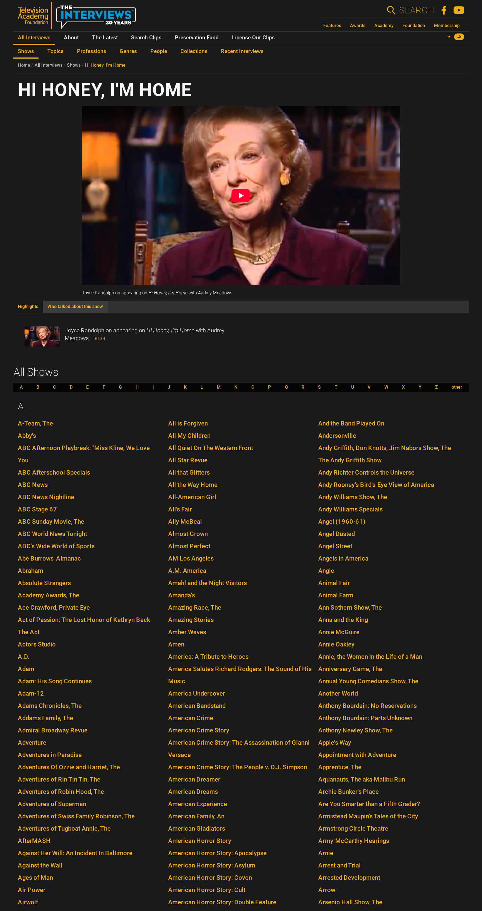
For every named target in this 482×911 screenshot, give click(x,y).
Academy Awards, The (48, 595)
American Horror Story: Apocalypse (217, 853)
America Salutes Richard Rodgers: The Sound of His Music (240, 675)
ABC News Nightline (46, 497)
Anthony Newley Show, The (355, 730)
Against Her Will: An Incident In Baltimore (75, 853)
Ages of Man (35, 877)
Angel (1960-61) (341, 521)
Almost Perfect (189, 546)
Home (24, 65)
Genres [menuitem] (128, 51)
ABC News (33, 484)
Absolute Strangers (44, 583)
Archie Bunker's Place (348, 791)
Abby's (27, 435)
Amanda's (181, 595)
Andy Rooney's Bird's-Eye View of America (376, 484)
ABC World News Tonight (52, 533)
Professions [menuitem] (91, 51)
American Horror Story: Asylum (211, 865)
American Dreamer (194, 779)
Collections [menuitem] (194, 51)
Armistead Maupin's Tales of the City (368, 816)
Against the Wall (40, 865)
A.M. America (187, 570)
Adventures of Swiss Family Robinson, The (76, 816)
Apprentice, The (340, 767)
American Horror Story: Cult (206, 889)
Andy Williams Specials (350, 509)
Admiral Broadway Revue (53, 730)
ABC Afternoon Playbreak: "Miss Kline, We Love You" (84, 454)
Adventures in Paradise (50, 754)
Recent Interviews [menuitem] (242, 51)
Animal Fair (334, 583)
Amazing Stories (191, 619)
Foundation (414, 25)
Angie (326, 570)
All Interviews (48, 65)
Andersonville (337, 435)
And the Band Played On (351, 423)
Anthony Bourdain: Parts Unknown (365, 718)
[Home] (79, 17)
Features (332, 25)
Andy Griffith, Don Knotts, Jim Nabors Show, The (384, 447)
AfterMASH (34, 840)
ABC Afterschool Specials (54, 472)
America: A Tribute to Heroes (208, 656)
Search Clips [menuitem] (146, 38)
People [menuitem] (158, 51)
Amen (176, 644)
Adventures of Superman (52, 804)
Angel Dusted (336, 533)
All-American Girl (192, 497)
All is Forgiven (188, 423)
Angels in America (343, 558)
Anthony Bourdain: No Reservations (367, 705)
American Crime (190, 718)
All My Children (189, 435)
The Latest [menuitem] (105, 38)
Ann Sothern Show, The (350, 607)
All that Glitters (189, 472)
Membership (447, 25)
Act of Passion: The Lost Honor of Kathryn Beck (84, 619)
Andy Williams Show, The (352, 497)
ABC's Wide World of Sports (56, 546)
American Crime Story (198, 730)
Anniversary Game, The (350, 668)
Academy (384, 25)
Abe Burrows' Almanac (49, 558)
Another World (338, 693)
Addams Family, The (45, 718)
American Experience (197, 804)
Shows (74, 65)
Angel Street (335, 546)
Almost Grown (188, 533)
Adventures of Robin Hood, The (61, 791)
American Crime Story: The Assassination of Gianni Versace (239, 748)
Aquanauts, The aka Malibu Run (361, 779)
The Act (29, 632)
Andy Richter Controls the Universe (366, 472)
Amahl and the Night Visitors (207, 583)
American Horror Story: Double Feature (222, 902)
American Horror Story (199, 840)
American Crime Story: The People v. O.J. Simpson (237, 767)
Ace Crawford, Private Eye (54, 607)
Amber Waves (187, 632)
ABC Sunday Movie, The (51, 521)
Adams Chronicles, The (50, 705)
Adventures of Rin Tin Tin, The (59, 779)
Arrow (326, 889)
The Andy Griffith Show (350, 460)
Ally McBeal (185, 521)
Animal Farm (335, 595)
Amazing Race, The (194, 607)
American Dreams (193, 791)
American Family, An (196, 816)
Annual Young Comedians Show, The (368, 681)
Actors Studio (37, 644)
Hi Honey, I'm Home (105, 65)
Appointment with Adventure (357, 754)
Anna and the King (343, 619)
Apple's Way (334, 742)
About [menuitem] (71, 38)
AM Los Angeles (191, 558)
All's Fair (180, 509)
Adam (26, 668)
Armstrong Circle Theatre (353, 828)
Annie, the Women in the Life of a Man (370, 656)
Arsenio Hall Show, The (350, 902)
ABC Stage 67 (37, 509)
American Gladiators (196, 828)
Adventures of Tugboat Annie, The (64, 828)
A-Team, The (35, 423)
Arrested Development (349, 877)
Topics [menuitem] (55, 51)
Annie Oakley (336, 644)
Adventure (32, 742)
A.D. (23, 656)
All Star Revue (188, 460)
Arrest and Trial (339, 865)
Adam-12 (31, 693)
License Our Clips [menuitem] (253, 38)
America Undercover (196, 693)
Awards (357, 25)
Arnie (325, 853)
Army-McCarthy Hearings (353, 840)
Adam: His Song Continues (55, 681)
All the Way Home (193, 484)
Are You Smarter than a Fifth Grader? (369, 804)
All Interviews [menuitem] (34, 38)
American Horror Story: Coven (210, 877)
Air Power (31, 889)
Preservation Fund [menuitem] (197, 38)
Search (416, 10)
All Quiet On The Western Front (210, 447)
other (457, 387)
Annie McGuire (339, 632)
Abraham (30, 570)
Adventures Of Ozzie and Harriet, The (69, 767)
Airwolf (28, 902)
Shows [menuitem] (26, 51)
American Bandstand (197, 705)
